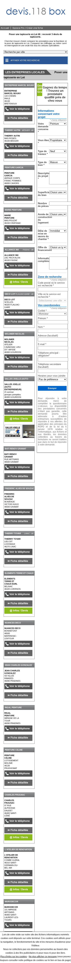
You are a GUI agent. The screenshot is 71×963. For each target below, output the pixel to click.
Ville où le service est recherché (49, 295)
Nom (41, 327)
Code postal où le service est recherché (51, 284)
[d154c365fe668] (13, 431)
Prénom (43, 318)
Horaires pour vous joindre (51, 375)
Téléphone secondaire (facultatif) (49, 365)
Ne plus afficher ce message (43, 956)
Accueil (5, 28)
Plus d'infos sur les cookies (13, 956)
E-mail (42, 344)
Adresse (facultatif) (48, 335)
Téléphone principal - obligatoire (49, 354)
